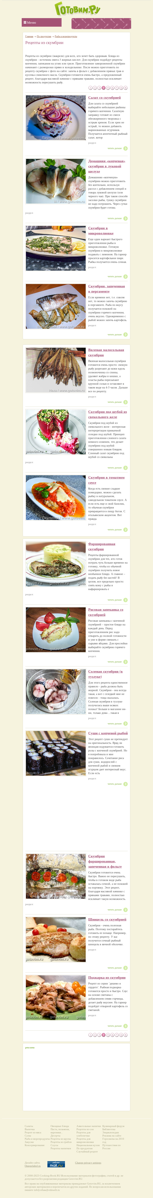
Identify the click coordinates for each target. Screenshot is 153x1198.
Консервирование (35, 1145)
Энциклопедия (110, 1132)
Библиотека (108, 1129)
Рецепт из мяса (33, 1132)
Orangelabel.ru (33, 1165)
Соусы (54, 1145)
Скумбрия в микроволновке (101, 230)
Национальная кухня (88, 1145)
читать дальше (115, 148)
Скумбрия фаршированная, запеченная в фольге (105, 861)
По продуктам (44, 36)
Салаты (29, 1126)
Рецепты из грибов (61, 1141)
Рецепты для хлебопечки (83, 1134)
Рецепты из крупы (61, 1138)
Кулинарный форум (113, 1126)
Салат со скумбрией (104, 97)
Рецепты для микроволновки (85, 1140)
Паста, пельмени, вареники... (60, 1131)
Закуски (29, 1141)
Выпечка (30, 1129)
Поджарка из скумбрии (107, 977)
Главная (29, 36)
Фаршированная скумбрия (101, 546)
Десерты (55, 1135)
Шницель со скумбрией (107, 919)
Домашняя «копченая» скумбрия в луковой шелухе (106, 166)
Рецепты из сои (85, 1129)
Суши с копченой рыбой (108, 733)
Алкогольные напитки (88, 1126)
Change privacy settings (88, 1162)
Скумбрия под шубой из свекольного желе (107, 414)
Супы (28, 1135)
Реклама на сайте (111, 1135)
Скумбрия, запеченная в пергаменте (106, 288)
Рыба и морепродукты (66, 36)
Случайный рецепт (87, 1151)
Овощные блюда (60, 1126)
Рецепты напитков (61, 1148)
